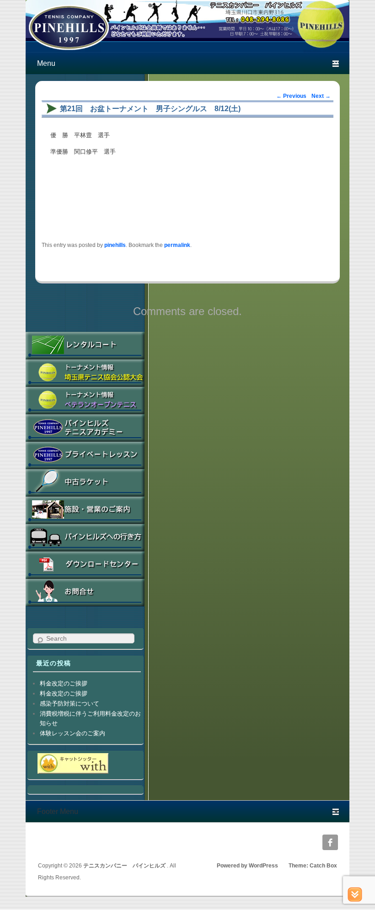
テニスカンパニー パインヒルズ (125, 865)
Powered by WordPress (247, 865)
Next (321, 96)
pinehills (115, 245)
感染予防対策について (69, 703)
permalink (177, 245)
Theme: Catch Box (313, 865)
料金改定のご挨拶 (63, 683)
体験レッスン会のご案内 (72, 733)
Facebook (330, 842)
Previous (291, 96)
